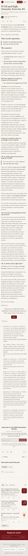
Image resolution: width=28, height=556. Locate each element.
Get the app (21, 549)
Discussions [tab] (12, 485)
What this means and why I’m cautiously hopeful (8, 505)
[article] (14, 493)
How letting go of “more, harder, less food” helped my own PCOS (10, 493)
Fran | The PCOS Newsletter (11, 16)
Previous (6, 457)
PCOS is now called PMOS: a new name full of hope (9, 502)
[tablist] (7, 467)
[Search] (25, 485)
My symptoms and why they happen (10, 517)
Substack (7, 553)
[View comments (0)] (7, 21)
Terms (23, 544)
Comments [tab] (4, 467)
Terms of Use (21, 443)
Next (23, 457)
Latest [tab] (6, 485)
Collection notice (14, 545)
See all (4, 525)
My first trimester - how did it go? (10, 514)
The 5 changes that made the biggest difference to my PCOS (10, 490)
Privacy (19, 544)
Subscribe (19, 2)
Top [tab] (3, 485)
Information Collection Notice (15, 444)
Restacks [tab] (11, 467)
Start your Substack (10, 549)
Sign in (25, 2)
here (17, 34)
